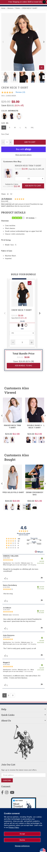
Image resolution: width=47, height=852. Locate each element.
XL (26, 127)
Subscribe (7, 780)
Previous (3, 42)
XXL (32, 127)
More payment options (23, 155)
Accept (22, 834)
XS (4, 127)
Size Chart (5, 134)
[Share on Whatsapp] (8, 194)
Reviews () (20, 92)
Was (8, 186)
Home (3, 8)
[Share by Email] (11, 194)
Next (44, 42)
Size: (4, 123)
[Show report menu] (42, 578)
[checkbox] (29, 283)
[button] (4, 313)
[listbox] (29, 179)
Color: (9, 111)
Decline (22, 840)
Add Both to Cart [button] (33, 186)
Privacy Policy (14, 827)
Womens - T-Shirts (13, 8)
